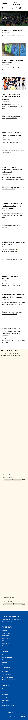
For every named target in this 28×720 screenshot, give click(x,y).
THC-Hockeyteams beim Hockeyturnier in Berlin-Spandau (11, 97)
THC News (6, 685)
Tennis (5, 651)
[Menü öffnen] (3, 8)
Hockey (5, 671)
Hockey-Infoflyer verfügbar (12, 30)
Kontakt (5, 694)
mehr (23, 35)
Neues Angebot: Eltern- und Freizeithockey (12, 61)
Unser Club (7, 627)
